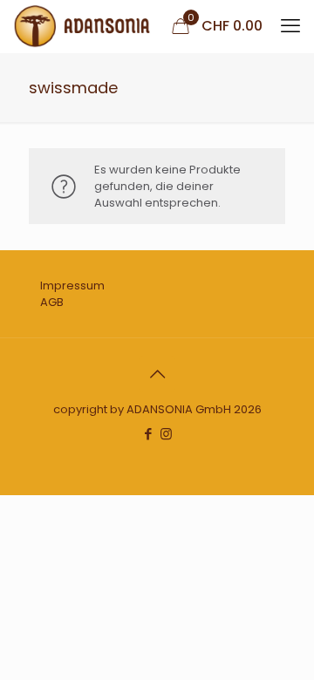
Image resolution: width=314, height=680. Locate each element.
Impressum (72, 285)
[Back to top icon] (157, 374)
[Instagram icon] (166, 434)
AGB (52, 302)
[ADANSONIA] (82, 26)
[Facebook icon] (147, 434)
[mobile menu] (290, 26)
